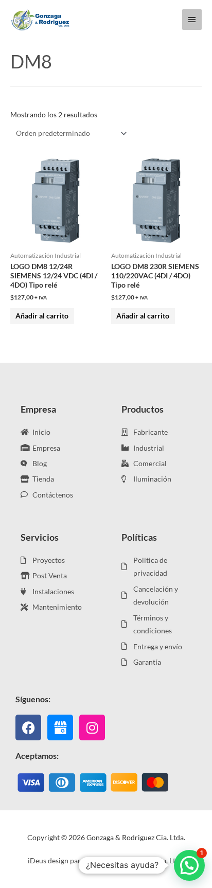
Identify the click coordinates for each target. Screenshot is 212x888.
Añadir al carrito (41, 315)
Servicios (40, 537)
